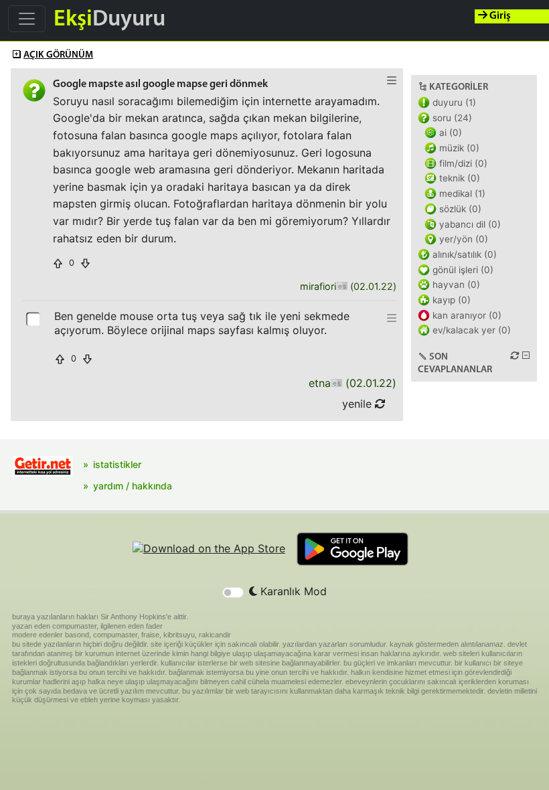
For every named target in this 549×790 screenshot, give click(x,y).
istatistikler (117, 464)
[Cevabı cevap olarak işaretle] (34, 318)
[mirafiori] (341, 287)
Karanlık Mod (292, 591)
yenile (358, 403)
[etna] (336, 383)
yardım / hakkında (132, 485)
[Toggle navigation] (27, 18)
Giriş (499, 16)
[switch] (233, 592)
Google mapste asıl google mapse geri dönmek (160, 84)
